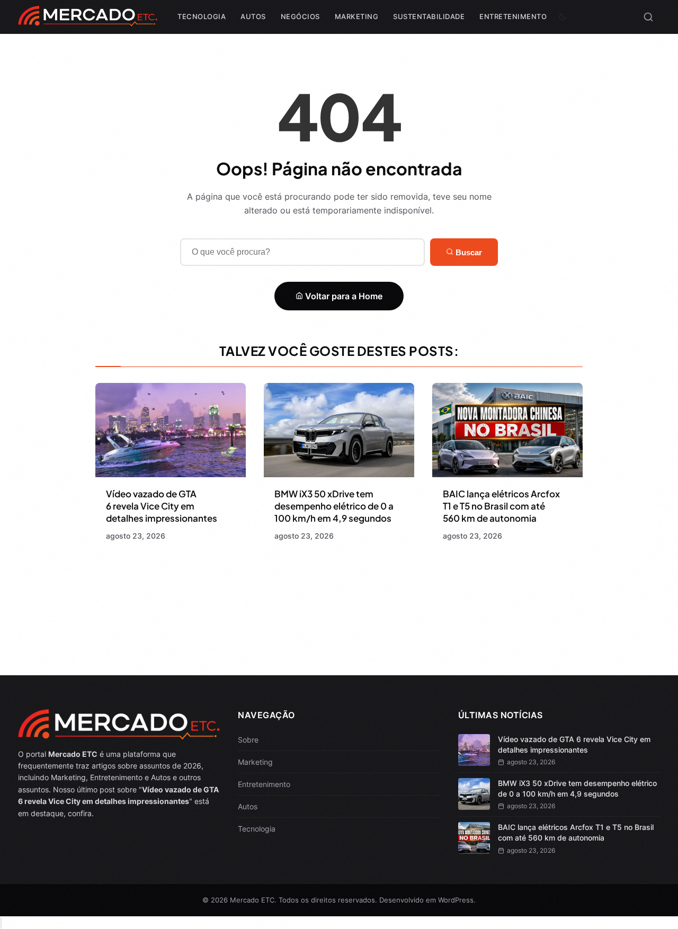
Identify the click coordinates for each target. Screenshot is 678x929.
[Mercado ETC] (87, 21)
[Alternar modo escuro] (562, 16)
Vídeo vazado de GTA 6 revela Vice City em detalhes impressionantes (161, 506)
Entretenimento (513, 16)
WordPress (456, 900)
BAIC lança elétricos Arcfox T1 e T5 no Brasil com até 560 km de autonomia (501, 506)
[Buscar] (648, 17)
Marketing (357, 16)
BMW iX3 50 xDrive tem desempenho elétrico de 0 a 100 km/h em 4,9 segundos (334, 506)
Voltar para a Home (342, 296)
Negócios (300, 16)
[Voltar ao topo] (1, 922)
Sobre (248, 739)
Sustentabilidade (429, 16)
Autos (253, 16)
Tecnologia (201, 16)
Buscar (467, 252)
